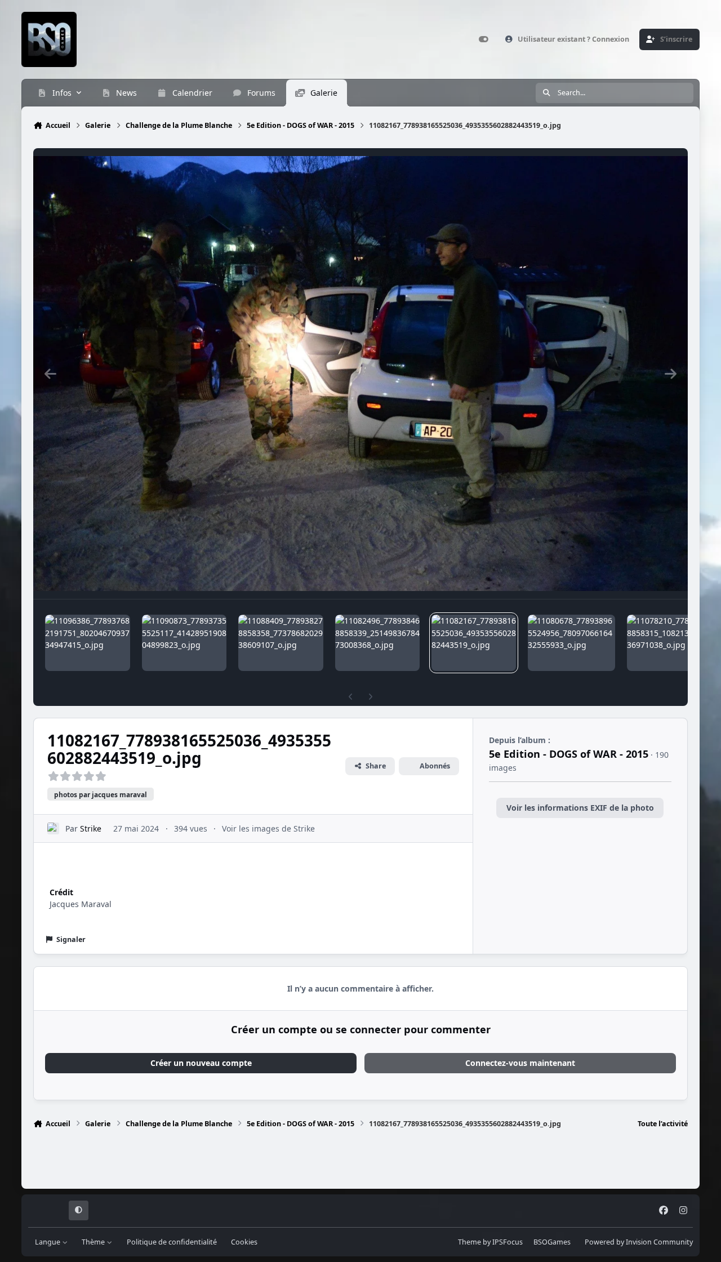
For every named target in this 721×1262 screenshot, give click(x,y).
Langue (48, 1242)
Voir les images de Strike (268, 828)
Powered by (639, 1242)
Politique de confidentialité (172, 1242)
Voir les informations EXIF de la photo (580, 807)
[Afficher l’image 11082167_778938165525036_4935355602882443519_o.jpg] (473, 643)
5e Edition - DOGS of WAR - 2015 (568, 754)
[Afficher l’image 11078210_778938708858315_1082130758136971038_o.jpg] (669, 643)
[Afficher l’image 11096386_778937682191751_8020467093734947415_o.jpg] (87, 643)
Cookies (244, 1242)
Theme (469, 1242)
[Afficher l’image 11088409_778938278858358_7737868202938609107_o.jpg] (280, 643)
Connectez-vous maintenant (520, 1062)
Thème (94, 1242)
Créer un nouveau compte (201, 1062)
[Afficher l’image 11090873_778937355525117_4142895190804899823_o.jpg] (184, 643)
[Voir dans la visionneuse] (360, 373)
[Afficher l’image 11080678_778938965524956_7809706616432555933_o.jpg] (571, 643)
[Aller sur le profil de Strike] (53, 828)
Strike (90, 828)
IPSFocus (507, 1242)
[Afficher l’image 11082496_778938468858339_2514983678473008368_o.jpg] (377, 643)
